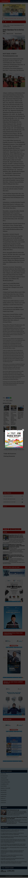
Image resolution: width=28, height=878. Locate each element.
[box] (14, 439)
